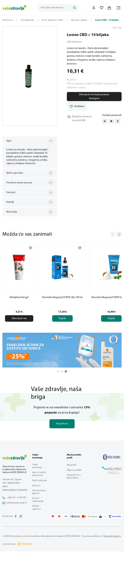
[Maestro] (53, 516)
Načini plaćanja (39, 480)
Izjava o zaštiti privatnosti (39, 474)
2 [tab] (62, 371)
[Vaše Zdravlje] (14, 8)
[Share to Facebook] (117, 121)
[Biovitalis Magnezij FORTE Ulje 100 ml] (62, 267)
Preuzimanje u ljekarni (39, 492)
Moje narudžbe (74, 470)
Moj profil (71, 465)
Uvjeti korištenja (37, 466)
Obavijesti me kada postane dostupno (94, 96)
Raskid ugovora (36, 507)
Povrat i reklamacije (37, 499)
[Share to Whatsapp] (104, 121)
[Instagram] (21, 516)
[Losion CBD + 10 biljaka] (112, 457)
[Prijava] (94, 8)
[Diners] (75, 516)
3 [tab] (66, 371)
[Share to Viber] (111, 121)
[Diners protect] (105, 516)
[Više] (62, 350)
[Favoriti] (101, 8)
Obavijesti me (19, 318)
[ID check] (89, 516)
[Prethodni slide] (112, 234)
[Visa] (66, 516)
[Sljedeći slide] (119, 234)
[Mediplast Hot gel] (19, 267)
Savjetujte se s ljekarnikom (74, 476)
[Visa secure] (100, 516)
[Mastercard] (59, 516)
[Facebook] (15, 516)
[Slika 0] (30, 76)
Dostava (36, 485)
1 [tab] (58, 371)
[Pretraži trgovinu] (74, 8)
